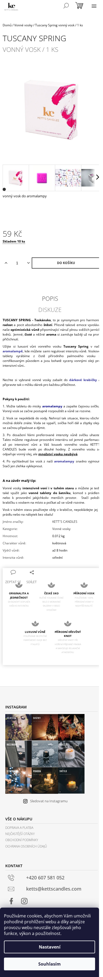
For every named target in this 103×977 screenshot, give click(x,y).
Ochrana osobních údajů (26, 846)
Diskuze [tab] (50, 309)
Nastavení (49, 947)
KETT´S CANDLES (64, 521)
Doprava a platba (19, 827)
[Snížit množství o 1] (28, 263)
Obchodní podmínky (21, 840)
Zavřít (45, 572)
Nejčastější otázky (20, 834)
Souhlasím (49, 964)
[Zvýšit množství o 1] (6, 263)
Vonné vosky (61, 529)
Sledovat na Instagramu (49, 801)
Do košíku (66, 263)
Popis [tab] (50, 298)
